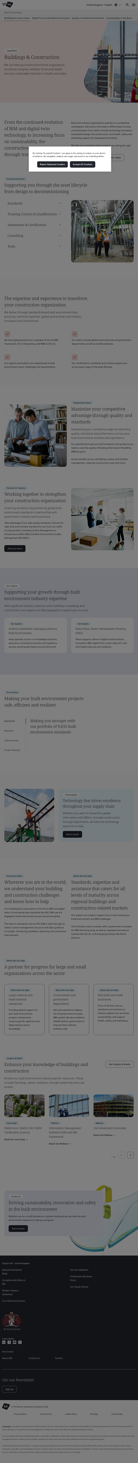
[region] (70, 159)
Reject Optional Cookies (52, 164)
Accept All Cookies (82, 164)
